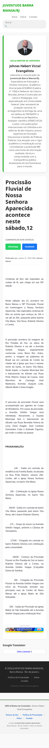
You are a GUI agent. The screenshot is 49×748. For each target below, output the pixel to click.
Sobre (23, 16)
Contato (33, 16)
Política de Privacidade (18, 677)
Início (14, 16)
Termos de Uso (12, 715)
